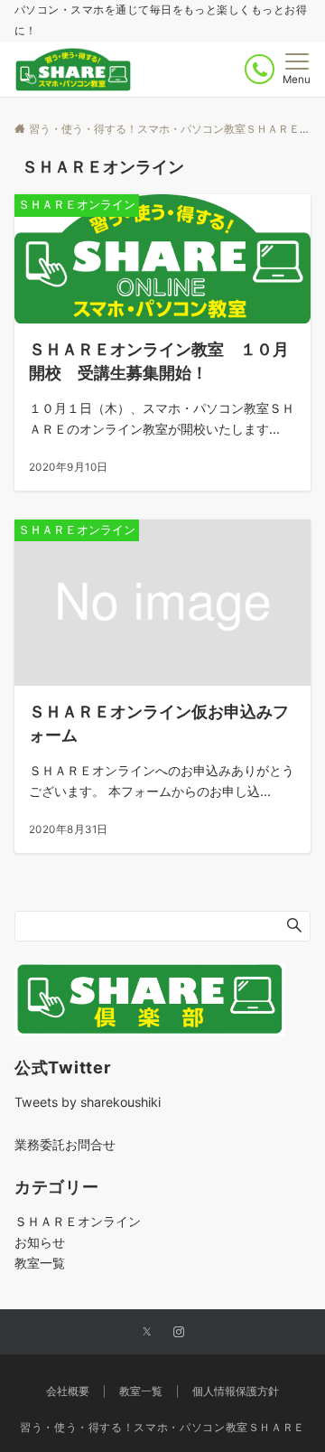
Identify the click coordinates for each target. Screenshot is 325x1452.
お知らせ (39, 1242)
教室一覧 (39, 1262)
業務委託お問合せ (65, 1144)
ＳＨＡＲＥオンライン (77, 1221)
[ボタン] (259, 69)
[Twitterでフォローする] (147, 1332)
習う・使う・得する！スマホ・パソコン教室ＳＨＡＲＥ (162, 1427)
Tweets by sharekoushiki (87, 1102)
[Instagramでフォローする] (178, 1332)
